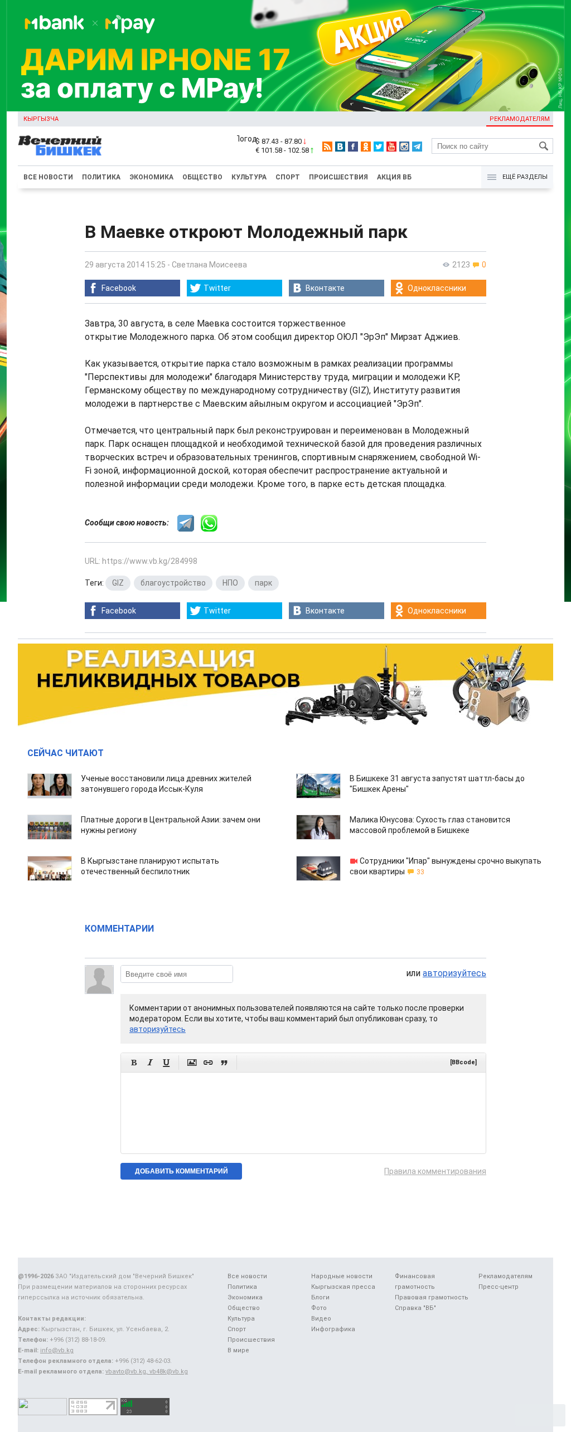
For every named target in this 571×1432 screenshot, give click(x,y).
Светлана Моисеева (209, 264)
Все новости (48, 177)
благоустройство (173, 582)
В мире (238, 1350)
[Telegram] (417, 147)
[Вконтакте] (340, 147)
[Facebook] (353, 147)
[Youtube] (391, 147)
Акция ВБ (394, 177)
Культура (249, 177)
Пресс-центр (498, 1286)
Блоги (320, 1297)
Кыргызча (41, 119)
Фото (319, 1308)
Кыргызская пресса (343, 1286)
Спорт (287, 177)
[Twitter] (379, 147)
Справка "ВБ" (415, 1308)
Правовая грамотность (431, 1297)
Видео (321, 1318)
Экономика (151, 177)
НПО (230, 582)
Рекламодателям (520, 119)
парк (263, 582)
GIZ (118, 582)
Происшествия (338, 177)
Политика (101, 177)
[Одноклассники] (366, 147)
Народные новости (341, 1276)
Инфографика (333, 1329)
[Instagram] (404, 147)
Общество (202, 177)
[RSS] (327, 147)
